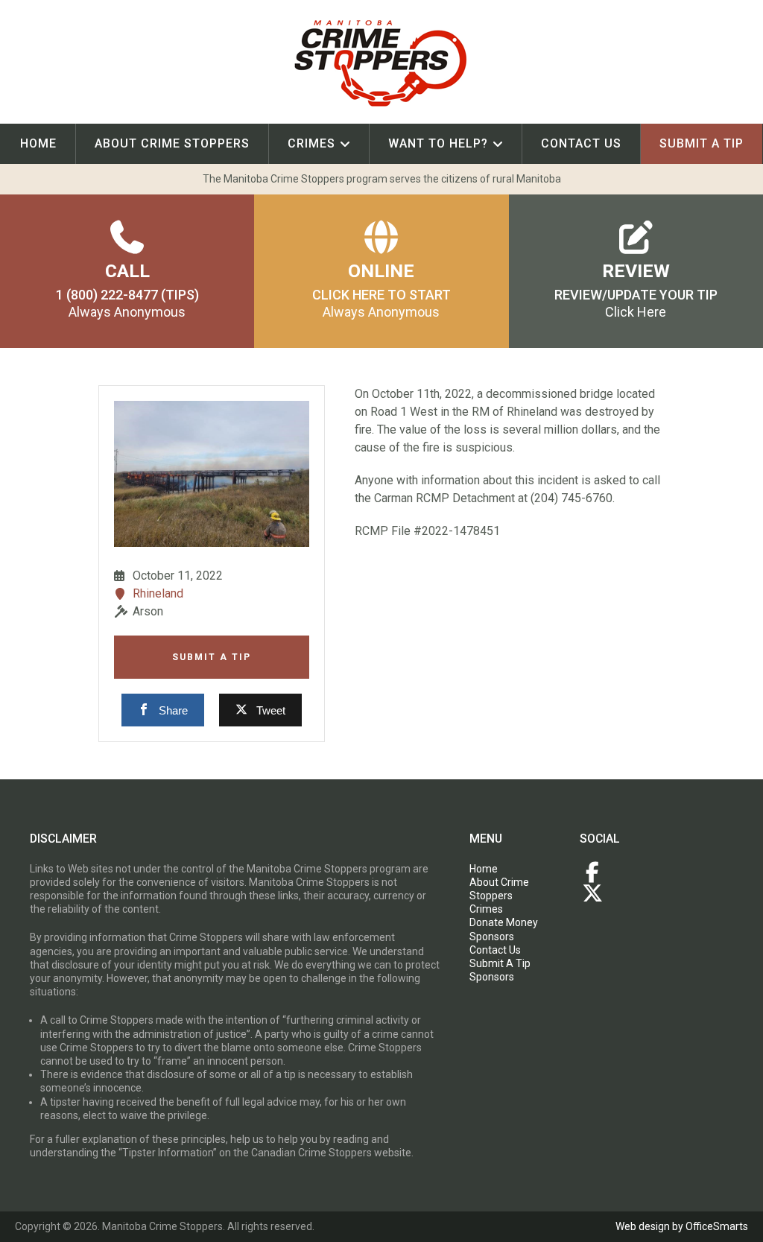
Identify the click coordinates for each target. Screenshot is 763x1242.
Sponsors (491, 936)
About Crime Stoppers (172, 143)
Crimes (311, 143)
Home (38, 143)
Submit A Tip (211, 657)
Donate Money (503, 922)
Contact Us (581, 143)
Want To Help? (438, 143)
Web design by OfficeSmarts (681, 1226)
